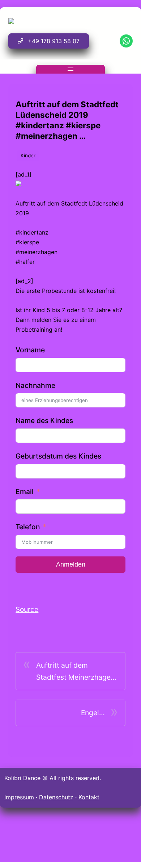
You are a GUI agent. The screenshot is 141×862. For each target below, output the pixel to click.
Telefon (28, 526)
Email (25, 491)
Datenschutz (56, 797)
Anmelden (70, 564)
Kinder (28, 155)
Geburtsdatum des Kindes (58, 456)
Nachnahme (35, 385)
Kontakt (88, 797)
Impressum (19, 797)
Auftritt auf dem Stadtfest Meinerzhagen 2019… (75, 672)
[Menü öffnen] (70, 69)
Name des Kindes (44, 420)
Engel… (93, 712)
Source (27, 609)
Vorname (30, 349)
